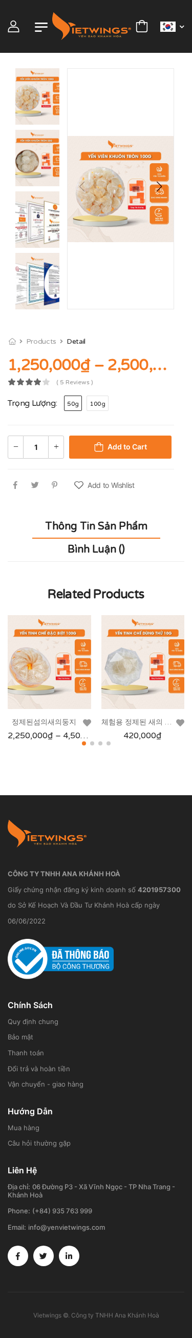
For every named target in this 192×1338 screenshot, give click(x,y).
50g (73, 403)
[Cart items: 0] (142, 26)
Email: (17, 1227)
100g (97, 403)
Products (41, 341)
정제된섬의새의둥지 (44, 722)
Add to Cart (127, 446)
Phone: (19, 1211)
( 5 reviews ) (74, 382)
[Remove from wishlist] (87, 722)
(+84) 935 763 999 (62, 1211)
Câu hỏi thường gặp (39, 1143)
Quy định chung (33, 1021)
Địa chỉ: (19, 1187)
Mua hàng (23, 1128)
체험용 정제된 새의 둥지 (140, 722)
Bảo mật (20, 1037)
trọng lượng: (32, 403)
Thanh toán (26, 1053)
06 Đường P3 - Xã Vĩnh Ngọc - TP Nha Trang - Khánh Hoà (91, 1191)
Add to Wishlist (111, 485)
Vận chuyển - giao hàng (45, 1084)
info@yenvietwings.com (66, 1227)
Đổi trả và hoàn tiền (39, 1069)
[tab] (96, 526)
